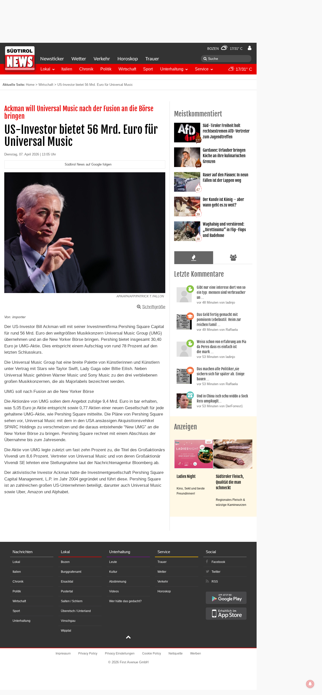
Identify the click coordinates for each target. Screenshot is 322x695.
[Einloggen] (249, 48)
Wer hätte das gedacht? (125, 601)
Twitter (216, 572)
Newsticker (52, 59)
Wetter (78, 59)
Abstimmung (117, 581)
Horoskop (127, 59)
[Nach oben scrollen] (128, 637)
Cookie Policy (151, 653)
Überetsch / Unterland (76, 611)
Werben (195, 653)
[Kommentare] (193, 257)
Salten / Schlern (72, 601)
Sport (148, 69)
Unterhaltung (171, 69)
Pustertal (67, 591)
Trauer (152, 59)
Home (30, 85)
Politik (105, 69)
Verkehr (102, 59)
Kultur (113, 572)
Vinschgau (68, 621)
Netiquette (176, 653)
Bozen (65, 562)
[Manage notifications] (310, 684)
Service (202, 69)
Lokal (45, 69)
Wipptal (66, 630)
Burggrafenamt (71, 572)
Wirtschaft (127, 69)
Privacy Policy (87, 653)
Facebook (218, 562)
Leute (113, 562)
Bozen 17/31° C (225, 49)
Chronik (86, 69)
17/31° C (243, 69)
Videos (114, 591)
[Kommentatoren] (233, 257)
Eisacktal (67, 581)
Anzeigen (185, 427)
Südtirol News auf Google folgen (88, 164)
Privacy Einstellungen (120, 653)
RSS (215, 581)
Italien (66, 69)
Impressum (63, 653)
